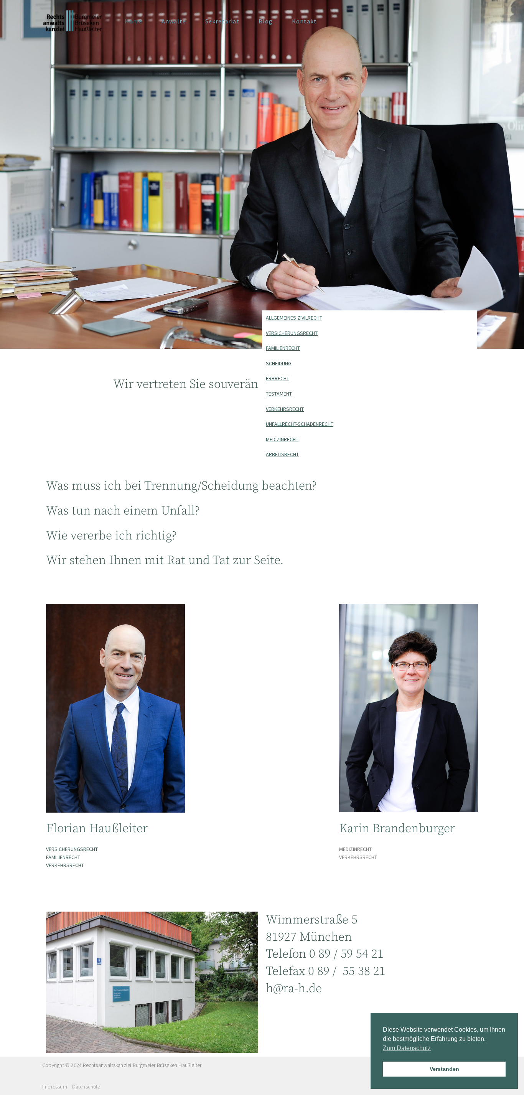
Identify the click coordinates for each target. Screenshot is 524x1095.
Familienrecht (283, 348)
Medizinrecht (282, 439)
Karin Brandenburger (397, 828)
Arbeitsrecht (282, 454)
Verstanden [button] (444, 1069)
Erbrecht (277, 378)
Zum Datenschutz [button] (407, 1048)
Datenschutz (86, 1086)
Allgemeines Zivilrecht (294, 317)
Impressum (54, 1086)
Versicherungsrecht (292, 333)
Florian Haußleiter (97, 828)
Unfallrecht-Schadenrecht (299, 424)
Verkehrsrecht (285, 409)
